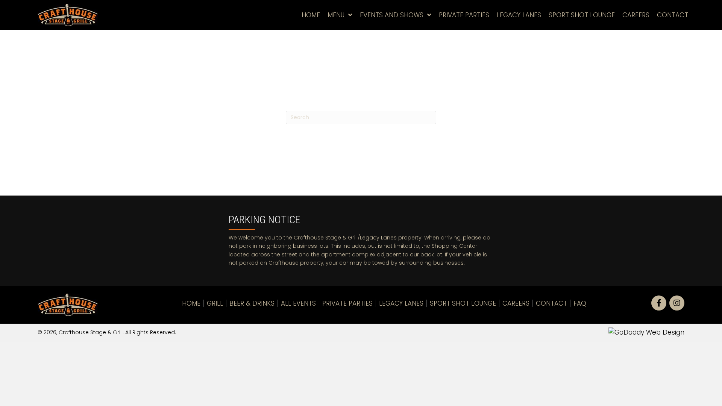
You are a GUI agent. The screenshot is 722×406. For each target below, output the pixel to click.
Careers (515, 303)
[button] (658, 303)
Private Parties (347, 303)
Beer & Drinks (252, 303)
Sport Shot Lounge (463, 303)
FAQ (579, 303)
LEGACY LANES (401, 303)
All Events (298, 303)
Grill (215, 303)
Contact (551, 303)
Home (191, 303)
